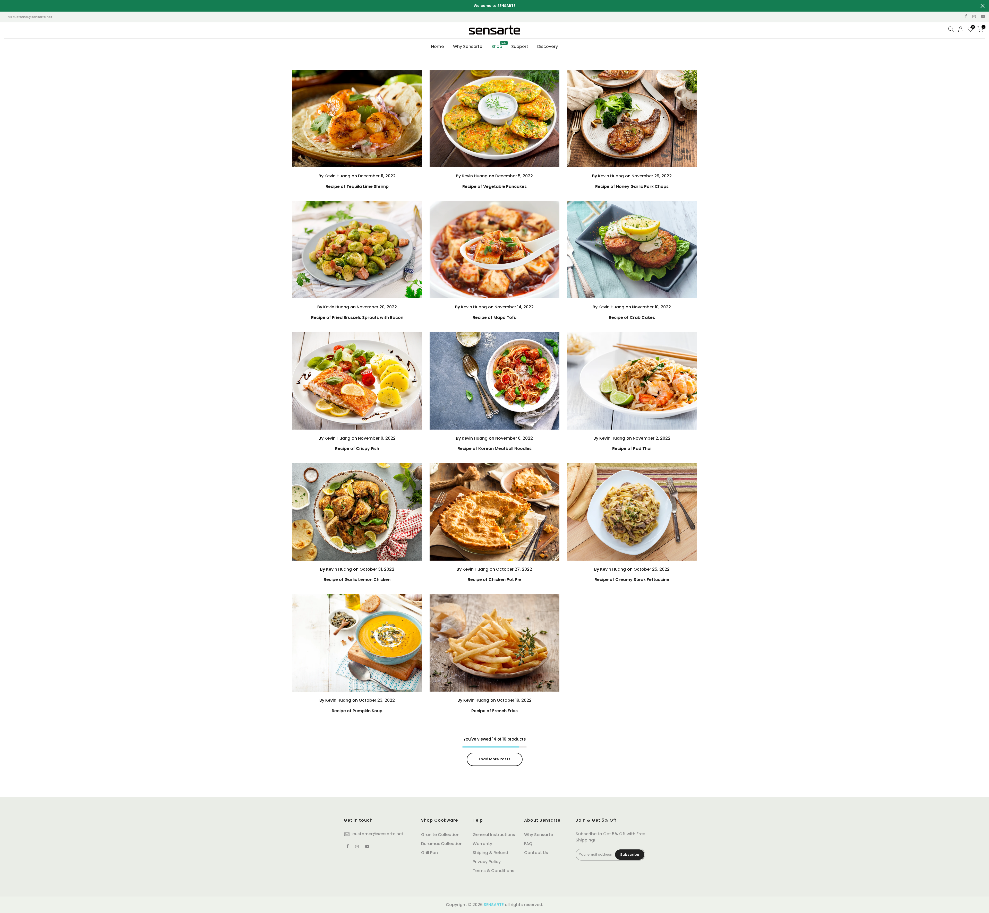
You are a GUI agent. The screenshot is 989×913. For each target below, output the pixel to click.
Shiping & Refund (490, 853)
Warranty (482, 844)
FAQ (528, 844)
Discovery (547, 46)
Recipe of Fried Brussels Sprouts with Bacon (357, 317)
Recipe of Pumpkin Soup (357, 711)
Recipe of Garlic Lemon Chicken (357, 579)
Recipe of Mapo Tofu (494, 317)
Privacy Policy (487, 862)
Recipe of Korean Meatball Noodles (494, 448)
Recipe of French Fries (494, 711)
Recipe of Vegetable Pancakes (494, 186)
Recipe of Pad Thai (631, 448)
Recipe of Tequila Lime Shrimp (357, 186)
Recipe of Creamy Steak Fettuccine (631, 579)
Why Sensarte (467, 46)
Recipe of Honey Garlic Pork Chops (632, 186)
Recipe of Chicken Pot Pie (494, 579)
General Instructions (494, 835)
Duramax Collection (442, 844)
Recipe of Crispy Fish (357, 448)
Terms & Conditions (493, 871)
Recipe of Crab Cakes (632, 317)
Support (519, 46)
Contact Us (536, 853)
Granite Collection (440, 835)
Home (437, 46)
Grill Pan (429, 853)
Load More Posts (494, 759)
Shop (498, 45)
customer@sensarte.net (32, 17)
